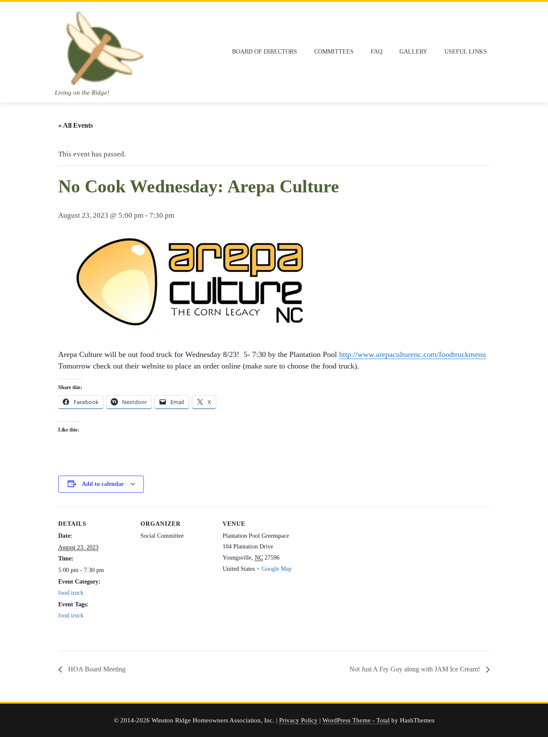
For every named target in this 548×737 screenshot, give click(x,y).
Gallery (413, 51)
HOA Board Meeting (95, 669)
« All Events (75, 125)
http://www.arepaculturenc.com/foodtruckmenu (412, 354)
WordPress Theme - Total (356, 720)
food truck (70, 593)
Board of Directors (264, 51)
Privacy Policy (298, 720)
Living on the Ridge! (82, 92)
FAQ (376, 51)
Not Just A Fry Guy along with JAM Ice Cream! (415, 669)
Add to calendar (103, 484)
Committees (334, 51)
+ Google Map (274, 569)
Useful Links (465, 51)
